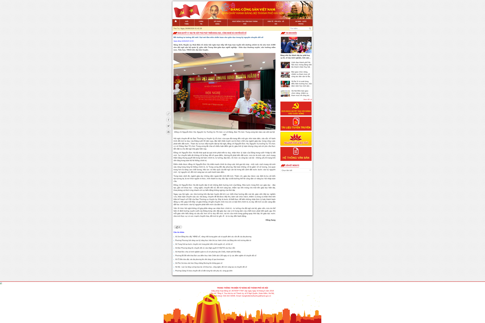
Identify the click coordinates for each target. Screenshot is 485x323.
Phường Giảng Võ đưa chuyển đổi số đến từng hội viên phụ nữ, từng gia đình (203, 271)
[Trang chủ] (176, 22)
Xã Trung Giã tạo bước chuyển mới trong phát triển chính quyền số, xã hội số (203, 244)
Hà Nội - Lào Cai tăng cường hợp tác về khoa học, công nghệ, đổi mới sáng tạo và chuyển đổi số (211, 267)
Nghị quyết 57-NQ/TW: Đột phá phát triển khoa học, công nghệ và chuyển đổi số (211, 33)
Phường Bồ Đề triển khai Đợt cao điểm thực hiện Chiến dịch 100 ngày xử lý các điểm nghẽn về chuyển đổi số (215, 255)
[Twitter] (168, 126)
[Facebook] (168, 120)
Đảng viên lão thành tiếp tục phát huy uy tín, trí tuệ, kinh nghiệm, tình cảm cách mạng (295, 56)
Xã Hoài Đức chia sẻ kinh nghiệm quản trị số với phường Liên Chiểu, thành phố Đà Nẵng (207, 252)
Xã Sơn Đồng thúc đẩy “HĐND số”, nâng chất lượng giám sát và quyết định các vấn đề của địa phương (213, 237)
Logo (185, 8)
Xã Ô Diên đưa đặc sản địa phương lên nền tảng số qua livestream (199, 259)
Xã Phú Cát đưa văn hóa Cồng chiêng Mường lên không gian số (198, 263)
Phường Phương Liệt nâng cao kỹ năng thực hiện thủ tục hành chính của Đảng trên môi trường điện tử (213, 240)
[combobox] (296, 170)
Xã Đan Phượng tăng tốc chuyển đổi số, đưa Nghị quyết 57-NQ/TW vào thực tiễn (205, 248)
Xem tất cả (307, 99)
